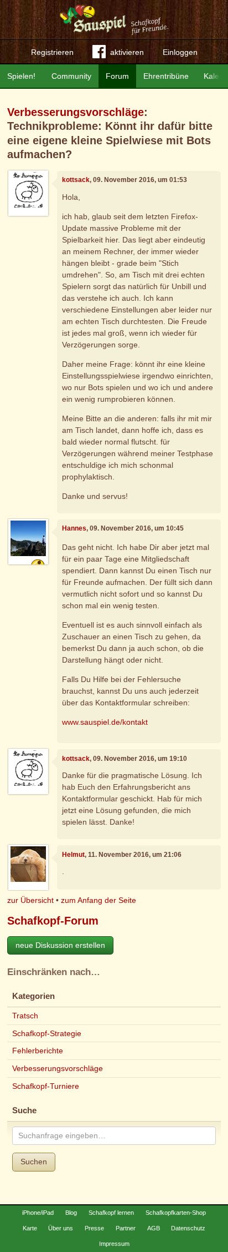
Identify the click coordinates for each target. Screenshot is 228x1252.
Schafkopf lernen (111, 1212)
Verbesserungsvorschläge (75, 112)
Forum (117, 76)
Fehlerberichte (37, 1050)
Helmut (73, 855)
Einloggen (180, 52)
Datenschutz (188, 1228)
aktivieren (127, 52)
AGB (153, 1228)
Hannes (74, 528)
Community (71, 76)
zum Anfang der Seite (98, 900)
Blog (71, 1212)
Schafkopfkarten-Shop (176, 1212)
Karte (30, 1228)
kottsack (76, 180)
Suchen (33, 1161)
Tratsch (25, 1015)
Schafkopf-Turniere (45, 1086)
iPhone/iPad (38, 1212)
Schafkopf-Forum (53, 921)
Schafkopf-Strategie (46, 1033)
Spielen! (21, 76)
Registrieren (52, 52)
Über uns (60, 1228)
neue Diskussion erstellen (60, 945)
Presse (94, 1228)
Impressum (114, 1243)
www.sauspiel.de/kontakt (105, 722)
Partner (126, 1228)
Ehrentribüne (166, 76)
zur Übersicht (30, 900)
